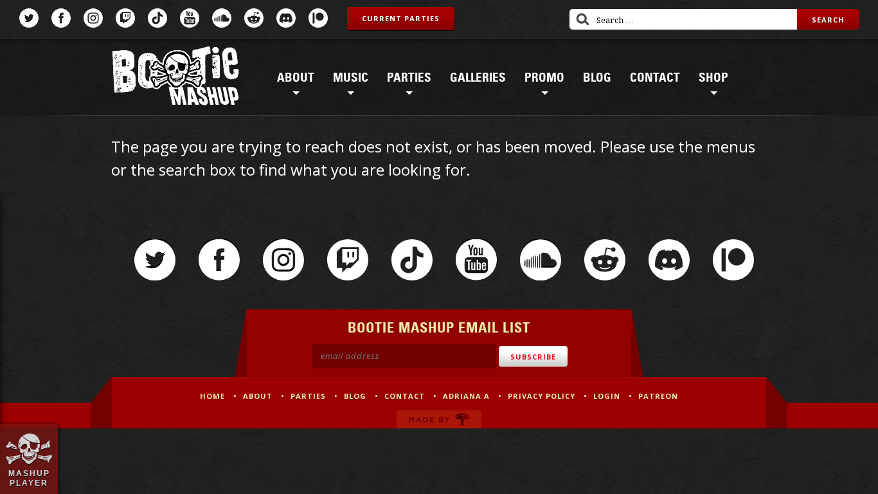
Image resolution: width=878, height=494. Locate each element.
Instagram (93, 18)
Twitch (125, 18)
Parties (409, 78)
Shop (713, 78)
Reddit (254, 18)
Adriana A (466, 396)
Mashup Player (29, 478)
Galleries (478, 78)
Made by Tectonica (439, 419)
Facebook (61, 18)
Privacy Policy (541, 396)
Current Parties (401, 18)
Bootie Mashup (175, 78)
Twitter (29, 18)
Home (212, 396)
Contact (655, 78)
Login (606, 396)
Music (350, 78)
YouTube (189, 18)
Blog (597, 78)
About (295, 78)
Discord (286, 18)
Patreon (318, 18)
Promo (544, 78)
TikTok (157, 18)
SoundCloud (221, 18)
